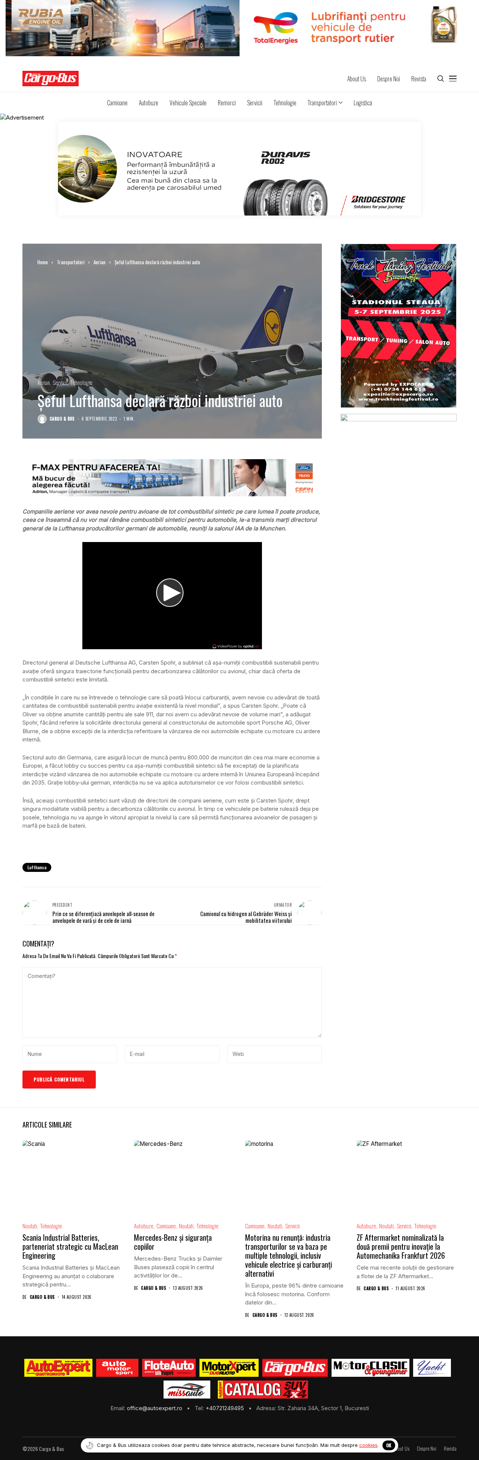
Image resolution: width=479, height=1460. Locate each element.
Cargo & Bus (62, 418)
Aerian (100, 262)
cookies (368, 1445)
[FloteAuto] (169, 1368)
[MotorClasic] (370, 1368)
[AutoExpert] (58, 1368)
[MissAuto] (187, 1390)
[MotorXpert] (229, 1368)
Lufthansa (36, 867)
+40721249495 (225, 1408)
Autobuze (143, 1226)
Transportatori (71, 262)
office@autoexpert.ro (155, 1408)
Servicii (60, 382)
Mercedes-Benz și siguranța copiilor (173, 1242)
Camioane (166, 1226)
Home (42, 262)
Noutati (29, 1226)
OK (388, 1445)
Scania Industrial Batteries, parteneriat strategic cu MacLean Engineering (70, 1246)
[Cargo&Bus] (295, 1368)
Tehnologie (81, 382)
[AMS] (117, 1368)
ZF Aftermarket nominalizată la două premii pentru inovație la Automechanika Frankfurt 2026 (401, 1246)
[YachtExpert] (432, 1368)
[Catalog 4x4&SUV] (263, 1390)
